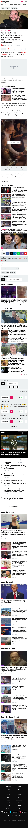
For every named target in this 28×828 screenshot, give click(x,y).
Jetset (2, 30)
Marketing (9, 820)
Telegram (3, 260)
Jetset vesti (7, 30)
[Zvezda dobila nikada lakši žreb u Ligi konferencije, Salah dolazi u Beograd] (6, 197)
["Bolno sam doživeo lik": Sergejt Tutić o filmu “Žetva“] (6, 690)
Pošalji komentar (14, 279)
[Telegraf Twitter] (12, 815)
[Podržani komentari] (13, 387)
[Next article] (27, 414)
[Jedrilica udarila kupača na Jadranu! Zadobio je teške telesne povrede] (6, 622)
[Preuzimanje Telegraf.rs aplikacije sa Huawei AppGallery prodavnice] (23, 812)
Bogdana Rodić (15, 268)
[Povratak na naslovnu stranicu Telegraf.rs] (5, 2)
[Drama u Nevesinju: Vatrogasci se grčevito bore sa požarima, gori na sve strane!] (6, 641)
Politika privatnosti (12, 822)
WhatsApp (19, 258)
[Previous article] (1, 414)
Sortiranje (4, 387)
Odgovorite (5, 397)
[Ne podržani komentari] (17, 387)
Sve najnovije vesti (14, 506)
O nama (4, 820)
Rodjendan (12, 272)
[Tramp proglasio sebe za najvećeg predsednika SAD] (14, 591)
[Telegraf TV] (19, 815)
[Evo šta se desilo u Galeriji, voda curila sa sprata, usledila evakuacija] (14, 442)
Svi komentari (14, 426)
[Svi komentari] (9, 387)
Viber (24, 258)
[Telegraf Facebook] (8, 815)
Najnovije (7, 512)
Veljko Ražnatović (5, 272)
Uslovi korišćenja (20, 263)
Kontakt (18, 822)
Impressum (14, 820)
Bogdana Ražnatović (5, 268)
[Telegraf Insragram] (15, 815)
